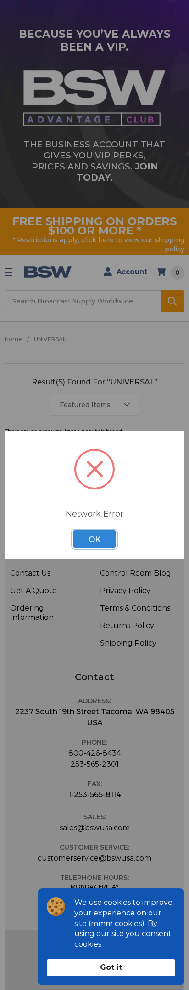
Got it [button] (111, 967)
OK (94, 539)
